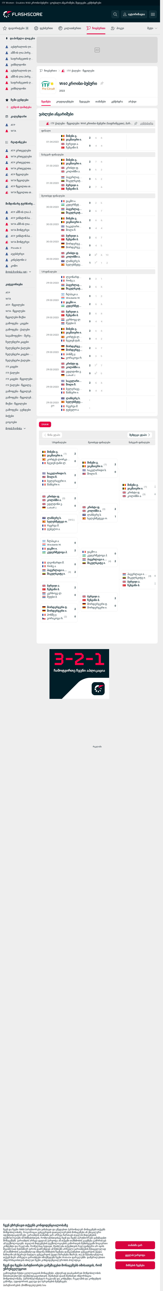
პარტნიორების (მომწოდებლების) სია (24, 1285)
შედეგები (84, 101)
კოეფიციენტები (65, 101)
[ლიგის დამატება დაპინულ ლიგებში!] (102, 83)
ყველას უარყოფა (135, 1255)
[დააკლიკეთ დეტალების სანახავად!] (97, 141)
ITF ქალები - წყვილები (80, 70)
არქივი (132, 101)
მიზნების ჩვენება (135, 1265)
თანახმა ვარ (135, 1245)
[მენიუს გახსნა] (153, 14)
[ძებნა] (115, 14)
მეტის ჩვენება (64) (16, 271)
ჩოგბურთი (50, 70)
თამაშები (100, 101)
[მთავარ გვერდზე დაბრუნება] (30, 14)
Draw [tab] (45, 424)
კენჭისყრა (117, 101)
